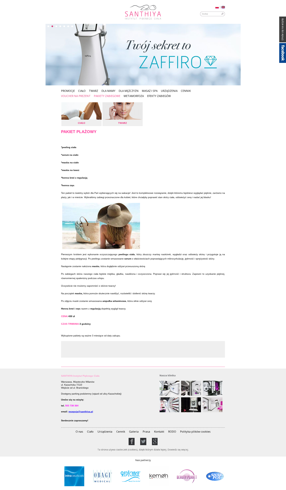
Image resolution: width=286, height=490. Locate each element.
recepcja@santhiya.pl (81, 411)
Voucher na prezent (76, 96)
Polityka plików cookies (195, 431)
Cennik (186, 91)
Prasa (146, 431)
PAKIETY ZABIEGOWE (107, 96)
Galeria (134, 431)
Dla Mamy (108, 91)
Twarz (93, 91)
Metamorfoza (134, 96)
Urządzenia (169, 91)
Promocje (68, 91)
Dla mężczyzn (129, 91)
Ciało (82, 91)
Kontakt (159, 431)
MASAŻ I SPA (150, 91)
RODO (172, 431)
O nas (79, 431)
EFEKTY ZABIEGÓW (159, 96)
